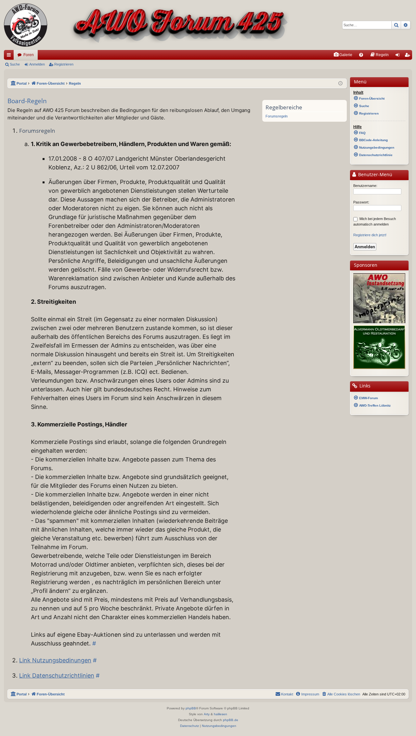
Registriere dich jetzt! (369, 235)
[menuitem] (343, 55)
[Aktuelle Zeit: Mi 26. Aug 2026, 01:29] (340, 83)
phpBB (191, 708)
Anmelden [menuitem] (398, 56)
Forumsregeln (277, 116)
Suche (15, 64)
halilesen (220, 714)
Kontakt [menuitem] (287, 694)
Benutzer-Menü (374, 175)
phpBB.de (230, 720)
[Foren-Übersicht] (147, 25)
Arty (207, 714)
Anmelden (37, 64)
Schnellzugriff (10, 56)
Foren (28, 55)
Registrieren (63, 64)
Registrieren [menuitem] (408, 56)
